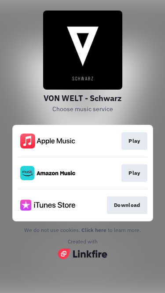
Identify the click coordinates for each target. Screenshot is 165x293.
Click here (93, 230)
